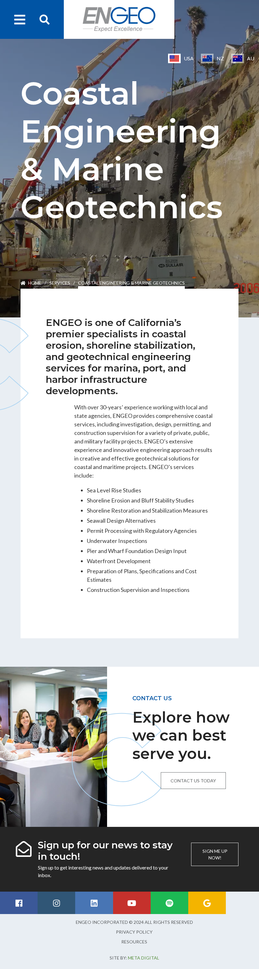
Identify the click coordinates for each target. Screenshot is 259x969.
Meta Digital (143, 957)
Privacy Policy (134, 932)
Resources (134, 941)
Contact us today (193, 780)
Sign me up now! (214, 854)
